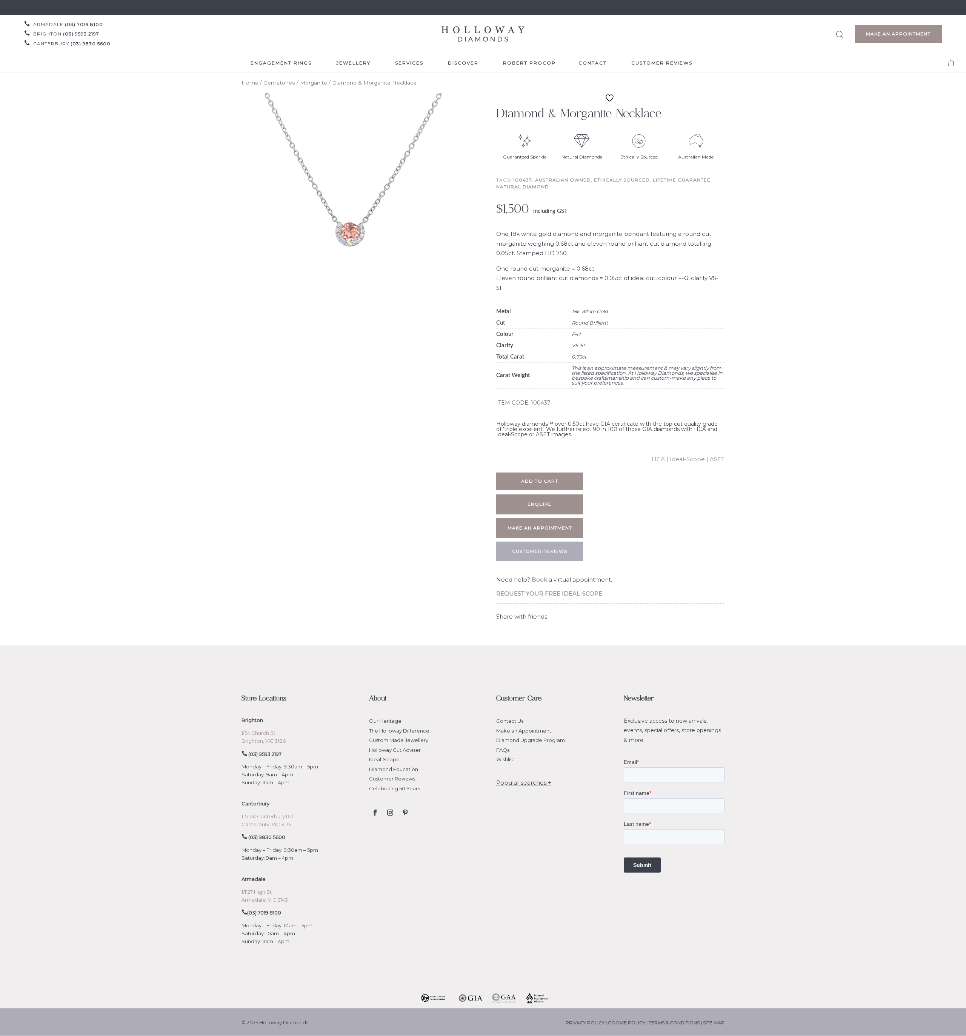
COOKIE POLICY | (628, 1022)
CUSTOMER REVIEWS (539, 551)
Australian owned (563, 180)
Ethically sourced (622, 180)
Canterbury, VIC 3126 (266, 824)
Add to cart (539, 481)
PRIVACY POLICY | (587, 1022)
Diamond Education (393, 769)
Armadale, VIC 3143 (265, 900)
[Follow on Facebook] (375, 813)
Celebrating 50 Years (394, 788)
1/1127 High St (257, 892)
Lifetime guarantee (682, 180)
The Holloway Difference (399, 731)
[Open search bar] (840, 33)
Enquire (540, 504)
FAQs (502, 750)
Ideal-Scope (384, 759)
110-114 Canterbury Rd (267, 816)
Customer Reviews (392, 779)
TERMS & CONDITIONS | (676, 1022)
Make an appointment (540, 528)
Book (539, 579)
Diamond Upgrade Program (530, 740)
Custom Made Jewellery (398, 740)
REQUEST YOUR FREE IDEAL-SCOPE (549, 593)
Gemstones (279, 83)
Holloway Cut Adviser (395, 750)
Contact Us (509, 721)
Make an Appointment (898, 34)
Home (250, 83)
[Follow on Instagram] (390, 813)
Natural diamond (522, 186)
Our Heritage (385, 721)
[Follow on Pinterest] (405, 813)
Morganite (313, 83)
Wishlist (505, 759)
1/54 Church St (258, 733)
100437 (522, 180)
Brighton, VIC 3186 (264, 741)
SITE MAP (713, 1022)
